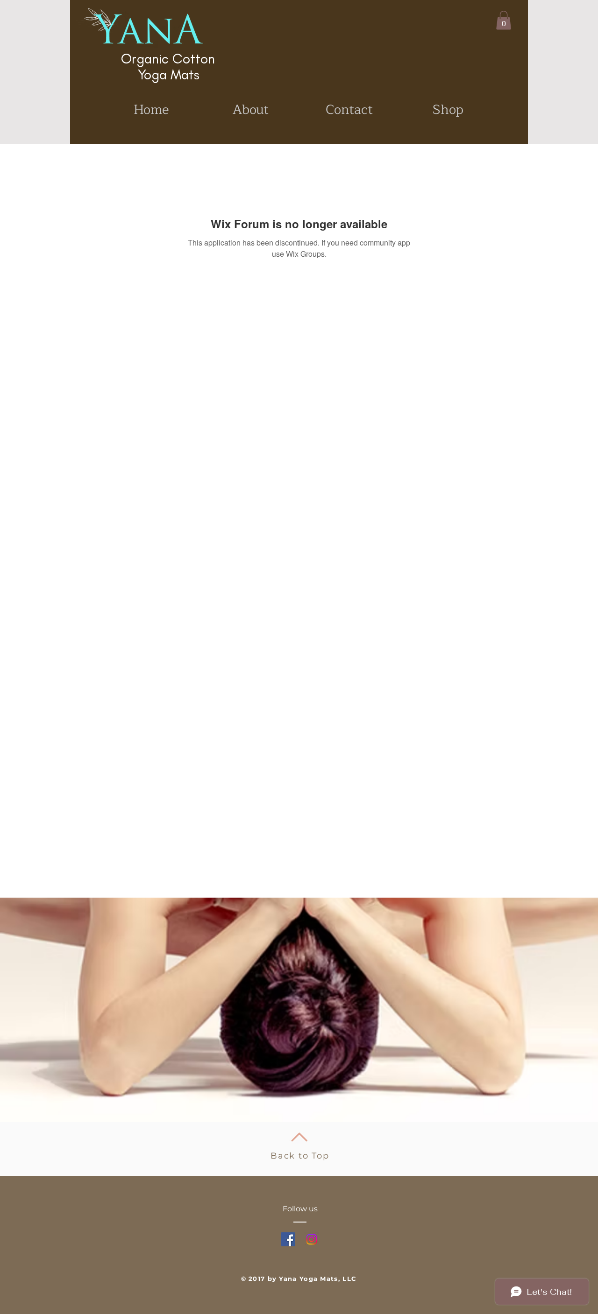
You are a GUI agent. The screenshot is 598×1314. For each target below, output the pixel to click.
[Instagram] (312, 1239)
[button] (504, 20)
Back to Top (300, 1156)
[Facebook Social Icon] (288, 1239)
